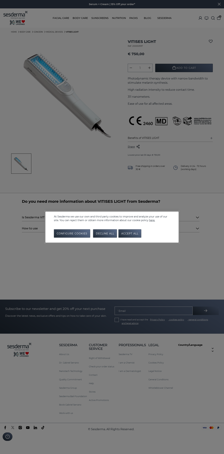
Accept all (129, 233)
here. (152, 220)
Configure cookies (72, 233)
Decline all (105, 233)
